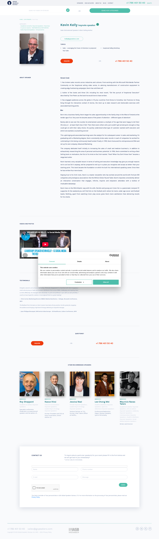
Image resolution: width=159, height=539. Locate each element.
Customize (78, 282)
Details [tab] (79, 261)
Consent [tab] (52, 261)
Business (47, 26)
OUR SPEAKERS (27, 19)
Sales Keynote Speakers (28, 30)
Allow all (106, 282)
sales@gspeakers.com (40, 528)
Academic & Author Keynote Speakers (32, 26)
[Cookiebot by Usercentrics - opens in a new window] (111, 255)
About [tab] (107, 261)
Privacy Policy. (36, 497)
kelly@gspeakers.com (72, 39)
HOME (21, 19)
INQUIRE (67, 61)
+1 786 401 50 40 (139, 3)
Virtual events (40, 30)
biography (37, 536)
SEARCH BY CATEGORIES (109, 11)
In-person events (26, 28)
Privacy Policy (47, 532)
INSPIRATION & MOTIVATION (40, 28)
